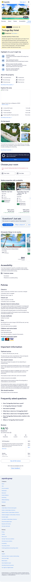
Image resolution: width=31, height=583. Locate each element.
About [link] (3, 483)
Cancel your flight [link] (5, 558)
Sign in (15, 159)
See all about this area (6, 117)
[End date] (23, 173)
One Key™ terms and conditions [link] (8, 538)
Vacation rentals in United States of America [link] (10, 512)
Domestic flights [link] (5, 517)
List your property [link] (5, 488)
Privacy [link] (3, 532)
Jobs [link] (3, 486)
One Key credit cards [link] (6, 526)
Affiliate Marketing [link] (5, 499)
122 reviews (14, 33)
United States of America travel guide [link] (9, 507)
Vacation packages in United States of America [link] (11, 514)
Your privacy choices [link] (6, 545)
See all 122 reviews (15, 461)
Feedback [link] (4, 502)
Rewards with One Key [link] (6, 523)
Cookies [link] (3, 534)
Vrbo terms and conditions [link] (7, 541)
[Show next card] (27, 11)
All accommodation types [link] (7, 521)
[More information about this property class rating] (19, 27)
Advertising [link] (4, 497)
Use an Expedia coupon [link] (6, 563)
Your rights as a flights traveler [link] (7, 567)
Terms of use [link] (4, 536)
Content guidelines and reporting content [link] (10, 548)
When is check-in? (20, 224)
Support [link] (3, 553)
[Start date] (8, 173)
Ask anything (8, 224)
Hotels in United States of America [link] (8, 510)
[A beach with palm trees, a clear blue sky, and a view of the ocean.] (25, 137)
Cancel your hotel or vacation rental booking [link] (10, 556)
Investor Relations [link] (5, 495)
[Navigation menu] (28, 2)
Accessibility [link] (4, 543)
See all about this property (7, 84)
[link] (2, 6)
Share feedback (15, 468)
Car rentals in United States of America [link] (9, 519)
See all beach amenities (6, 150)
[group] (16, 224)
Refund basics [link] (4, 560)
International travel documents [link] (8, 565)
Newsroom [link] (4, 492)
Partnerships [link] (4, 490)
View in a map (5, 104)
